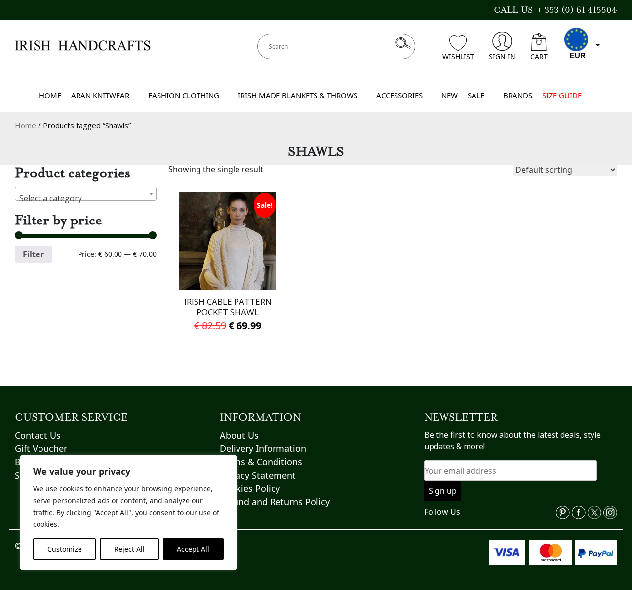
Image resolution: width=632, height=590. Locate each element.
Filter (33, 254)
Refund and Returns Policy (275, 502)
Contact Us (38, 435)
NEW (449, 95)
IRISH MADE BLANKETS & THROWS (297, 95)
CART (539, 56)
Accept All (193, 548)
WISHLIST (458, 56)
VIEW (227, 276)
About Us (239, 435)
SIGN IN (502, 56)
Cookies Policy (250, 488)
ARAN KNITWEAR (100, 95)
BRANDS (517, 95)
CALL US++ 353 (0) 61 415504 (555, 9)
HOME (50, 95)
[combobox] (86, 194)
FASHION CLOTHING (183, 95)
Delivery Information (263, 448)
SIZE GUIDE (562, 95)
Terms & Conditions (261, 462)
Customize (64, 548)
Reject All (129, 548)
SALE (476, 95)
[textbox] (85, 198)
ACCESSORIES (399, 95)
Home (25, 125)
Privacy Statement (258, 475)
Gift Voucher (41, 448)
